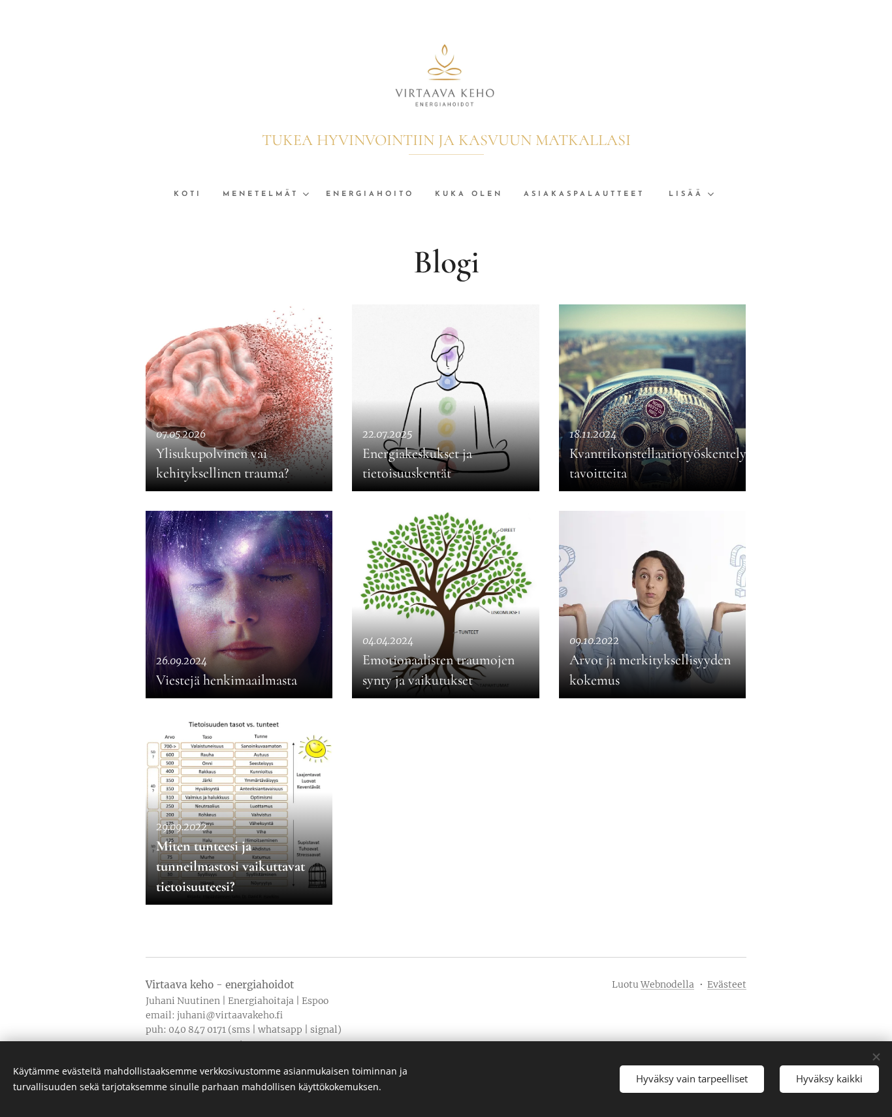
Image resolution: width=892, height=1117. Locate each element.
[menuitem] (193, 194)
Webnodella (667, 984)
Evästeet (726, 984)
